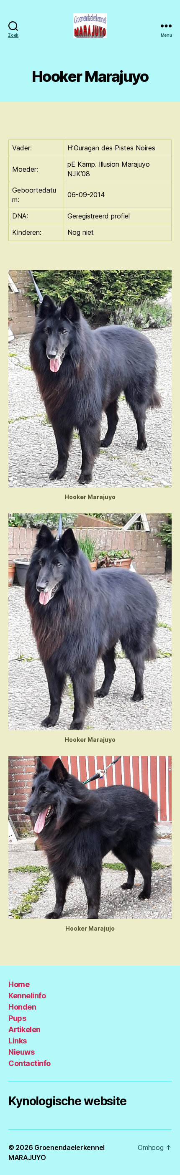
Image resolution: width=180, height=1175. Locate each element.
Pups (17, 1018)
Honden (22, 1006)
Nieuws (21, 1052)
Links (17, 1040)
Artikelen (24, 1029)
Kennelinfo (27, 995)
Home (18, 984)
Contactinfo (29, 1063)
